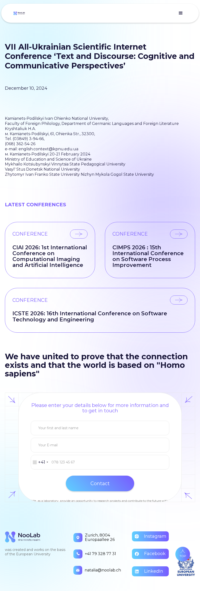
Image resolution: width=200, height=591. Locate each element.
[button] (181, 13)
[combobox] (40, 462)
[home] (19, 13)
